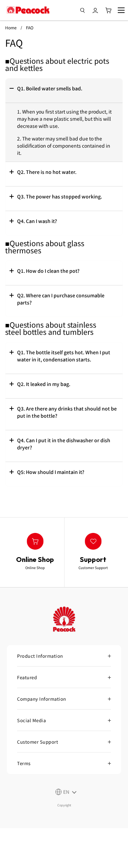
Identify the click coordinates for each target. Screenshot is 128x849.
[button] (64, 90)
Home (11, 27)
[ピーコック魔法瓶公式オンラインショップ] (28, 10)
